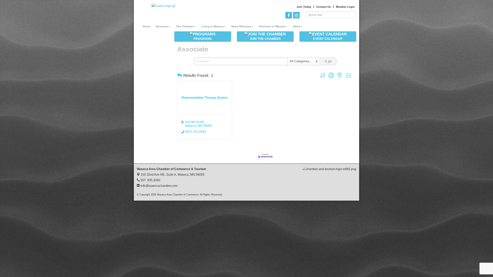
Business (162, 26)
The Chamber (185, 26)
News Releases (241, 26)
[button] (179, 75)
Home (146, 26)
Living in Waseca (212, 26)
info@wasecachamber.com (159, 185)
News (296, 26)
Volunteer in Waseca (272, 26)
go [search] (330, 61)
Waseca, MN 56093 (172, 174)
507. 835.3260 (150, 180)
